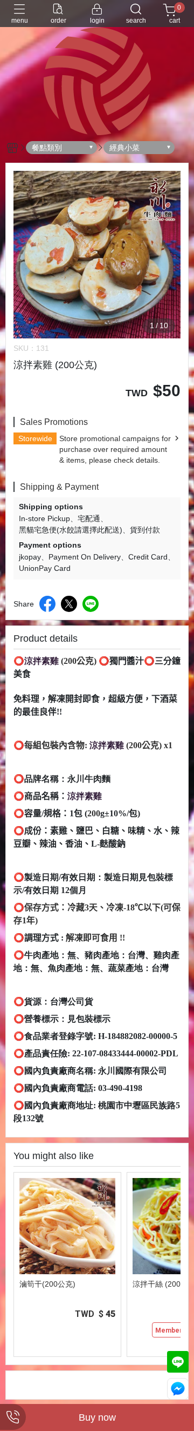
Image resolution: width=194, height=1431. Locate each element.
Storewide (35, 438)
